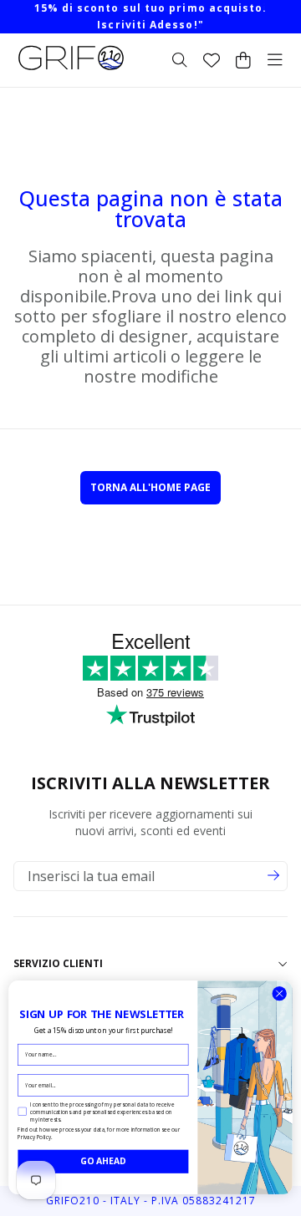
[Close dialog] (279, 993)
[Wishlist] (211, 60)
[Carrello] (243, 60)
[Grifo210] (71, 70)
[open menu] (275, 60)
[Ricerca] (179, 60)
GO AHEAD (103, 1161)
